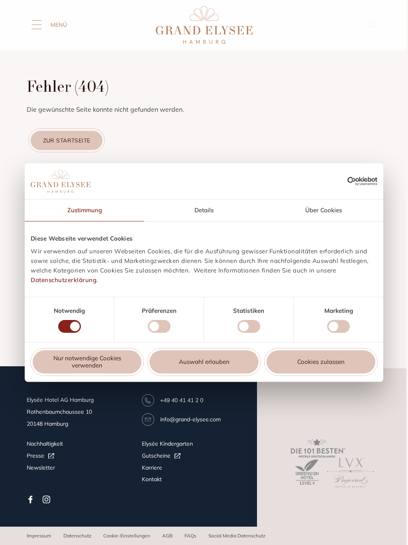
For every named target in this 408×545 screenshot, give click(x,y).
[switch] (159, 327)
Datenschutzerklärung (63, 280)
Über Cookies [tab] (323, 210)
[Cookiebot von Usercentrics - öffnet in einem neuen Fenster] (362, 181)
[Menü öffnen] (37, 25)
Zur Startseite (66, 140)
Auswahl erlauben (204, 361)
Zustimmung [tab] (84, 210)
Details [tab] (204, 210)
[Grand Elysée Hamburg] (204, 25)
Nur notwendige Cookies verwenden (87, 361)
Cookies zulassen (321, 361)
